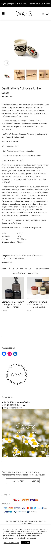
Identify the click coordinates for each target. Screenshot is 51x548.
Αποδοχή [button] (25, 542)
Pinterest (17, 268)
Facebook (9, 268)
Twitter (13, 268)
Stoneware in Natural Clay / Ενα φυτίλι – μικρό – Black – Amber (38, 304)
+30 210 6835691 (9, 405)
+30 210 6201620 (9, 402)
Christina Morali (18, 137)
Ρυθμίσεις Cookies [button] (11, 543)
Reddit (30, 268)
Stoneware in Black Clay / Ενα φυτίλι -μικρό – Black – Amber (13, 304)
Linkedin (26, 268)
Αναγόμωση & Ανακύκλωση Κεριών (32, 521)
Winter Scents (15, 255)
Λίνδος (21, 258)
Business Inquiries (12, 521)
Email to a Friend (43, 269)
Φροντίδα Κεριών (25, 523)
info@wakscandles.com (13, 408)
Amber (9, 262)
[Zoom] (6, 63)
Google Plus (21, 268)
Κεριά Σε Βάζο (13, 258)
